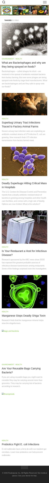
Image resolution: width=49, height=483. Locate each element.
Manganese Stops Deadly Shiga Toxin (24, 315)
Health (18, 59)
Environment (8, 59)
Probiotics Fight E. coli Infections (20, 444)
